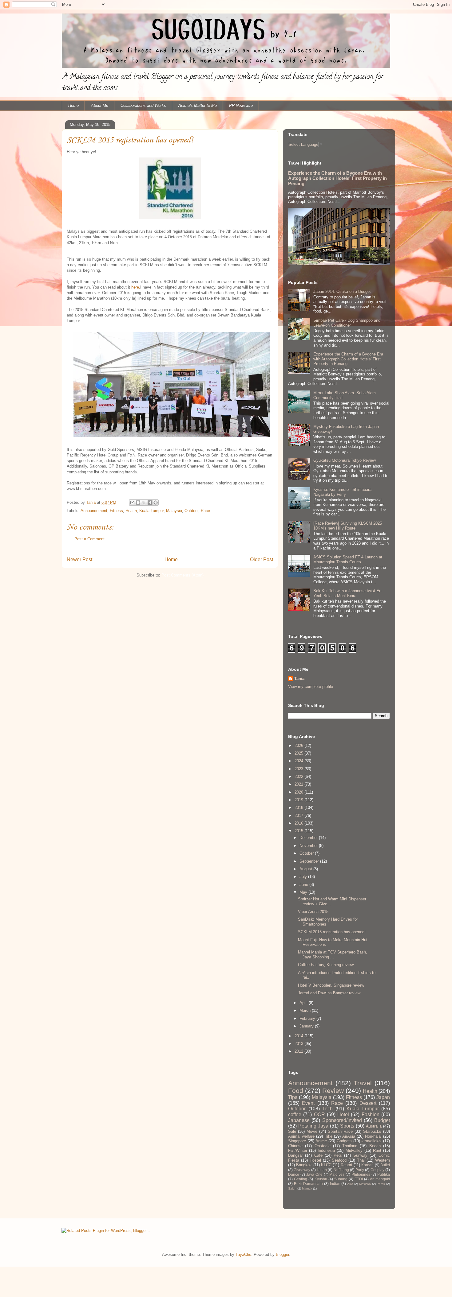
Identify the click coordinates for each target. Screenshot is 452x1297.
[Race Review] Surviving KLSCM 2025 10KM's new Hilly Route (347, 525)
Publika (383, 1174)
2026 (299, 745)
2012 (299, 1051)
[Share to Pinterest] (156, 502)
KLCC (326, 1165)
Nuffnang (341, 1170)
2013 (299, 1043)
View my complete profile (310, 686)
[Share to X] (144, 502)
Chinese (295, 1146)
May (303, 892)
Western (382, 1160)
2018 (299, 807)
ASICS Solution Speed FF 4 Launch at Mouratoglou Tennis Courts (347, 559)
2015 (299, 831)
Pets (338, 1155)
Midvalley (354, 1150)
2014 (299, 1036)
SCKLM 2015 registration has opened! (332, 932)
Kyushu (321, 1179)
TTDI (359, 1179)
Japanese (299, 1120)
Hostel (315, 1160)
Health (131, 510)
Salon (292, 1188)
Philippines (360, 1174)
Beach (375, 1146)
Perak (381, 1184)
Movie (312, 1131)
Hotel (343, 1114)
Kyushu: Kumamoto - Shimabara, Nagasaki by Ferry (343, 492)
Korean (367, 1165)
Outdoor (191, 510)
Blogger (282, 1254)
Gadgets (344, 1141)
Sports (347, 1125)
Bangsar (295, 1155)
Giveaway (302, 1170)
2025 (299, 753)
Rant (377, 1150)
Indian (335, 1184)
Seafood (339, 1160)
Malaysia (174, 510)
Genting (300, 1179)
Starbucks (372, 1131)
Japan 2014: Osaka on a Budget (342, 291)
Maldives (336, 1174)
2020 (299, 792)
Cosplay (377, 1170)
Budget (382, 1120)
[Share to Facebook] (150, 502)
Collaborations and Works (143, 105)
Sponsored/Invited (342, 1120)
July (303, 876)
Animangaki (380, 1179)
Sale (292, 1131)
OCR (319, 1114)
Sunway (360, 1155)
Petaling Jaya (313, 1125)
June (304, 884)
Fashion (370, 1114)
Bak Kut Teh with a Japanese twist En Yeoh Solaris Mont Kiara (347, 593)
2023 (299, 769)
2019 (299, 800)
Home (73, 105)
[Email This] (132, 502)
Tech (327, 1108)
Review (333, 1090)
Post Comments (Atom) (182, 575)
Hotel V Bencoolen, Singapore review (331, 985)
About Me (99, 105)
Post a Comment (89, 539)
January (307, 1026)
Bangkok (304, 1165)
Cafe (318, 1155)
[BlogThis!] (138, 502)
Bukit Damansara (308, 1184)
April (304, 1002)
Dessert (367, 1103)
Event (308, 1103)
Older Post (261, 559)
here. (135, 287)
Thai (361, 1160)
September (309, 861)
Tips (292, 1097)
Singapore (297, 1141)
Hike (328, 1136)
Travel (363, 1082)
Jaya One (314, 1174)
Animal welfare (301, 1136)
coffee (294, 1114)
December (309, 837)
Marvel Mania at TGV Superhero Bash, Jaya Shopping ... (332, 954)
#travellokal (371, 1141)
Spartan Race (340, 1131)
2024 (299, 761)
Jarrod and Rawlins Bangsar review (329, 993)
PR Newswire (241, 105)
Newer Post (79, 559)
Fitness (116, 510)
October (307, 853)
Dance (293, 1174)
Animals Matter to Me (197, 105)
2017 (299, 815)
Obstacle (323, 1146)
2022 (299, 776)
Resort (346, 1165)
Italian (322, 1170)
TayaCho (243, 1254)
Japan (383, 1097)
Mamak (307, 1188)
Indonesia (326, 1150)
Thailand (349, 1146)
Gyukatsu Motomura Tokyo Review (344, 460)
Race (205, 510)
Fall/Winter (297, 1150)
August (306, 869)
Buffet (385, 1165)
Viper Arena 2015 (313, 911)
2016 (299, 823)
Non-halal (373, 1136)
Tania (299, 678)
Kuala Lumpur (151, 510)
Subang (340, 1179)
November (309, 845)
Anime (321, 1141)
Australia (374, 1126)
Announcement (94, 510)
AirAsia (348, 1136)
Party (359, 1170)
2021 (299, 784)
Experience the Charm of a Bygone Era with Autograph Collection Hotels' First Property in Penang (337, 178)
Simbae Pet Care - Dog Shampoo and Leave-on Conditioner (346, 323)
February (307, 1018)
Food (295, 1090)
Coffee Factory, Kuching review (326, 964)
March (305, 1010)
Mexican (365, 1184)
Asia (350, 1184)
